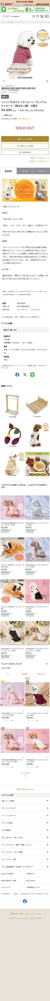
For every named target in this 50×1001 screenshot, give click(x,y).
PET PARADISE (13, 90)
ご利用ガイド (30, 874)
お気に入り (41, 674)
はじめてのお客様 (7, 874)
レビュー (41, 171)
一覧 (46, 664)
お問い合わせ (30, 880)
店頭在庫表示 (26, 152)
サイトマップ (5, 887)
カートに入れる (26, 139)
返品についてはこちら (38, 161)
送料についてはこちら (38, 158)
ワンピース (42, 22)
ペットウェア (32, 22)
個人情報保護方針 (5, 893)
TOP (2, 22)
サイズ (25, 171)
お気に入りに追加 (26, 146)
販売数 (25, 674)
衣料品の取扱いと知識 (8, 880)
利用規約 (15, 893)
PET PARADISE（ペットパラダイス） (17, 22)
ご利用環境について (33, 887)
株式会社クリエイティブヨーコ (18, 365)
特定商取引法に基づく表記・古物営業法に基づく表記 (34, 893)
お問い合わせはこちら (25, 789)
